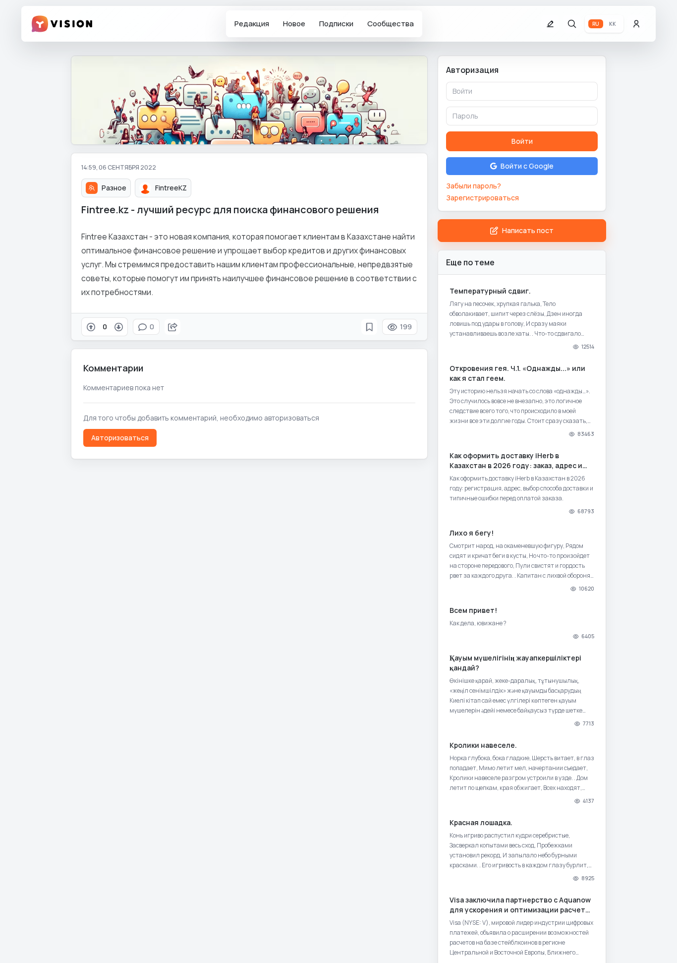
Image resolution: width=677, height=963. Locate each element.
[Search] (572, 24)
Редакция (251, 23)
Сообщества (390, 23)
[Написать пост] (550, 24)
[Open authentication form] (636, 24)
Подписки (336, 23)
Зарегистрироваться (482, 197)
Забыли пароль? (473, 185)
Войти (522, 141)
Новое (294, 23)
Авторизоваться (120, 437)
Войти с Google (527, 166)
